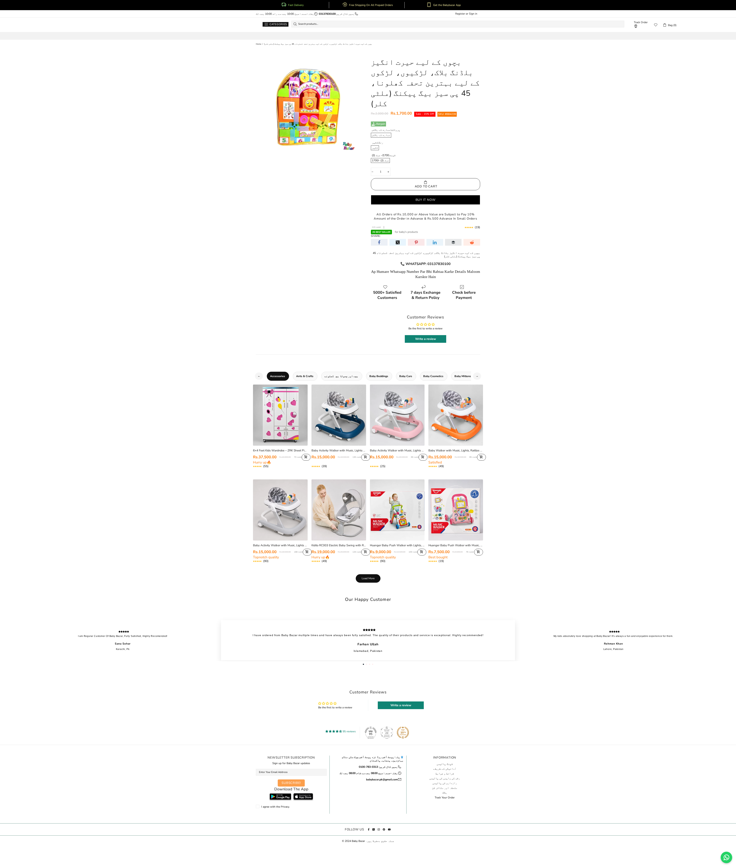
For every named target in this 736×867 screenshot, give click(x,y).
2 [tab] (366, 664)
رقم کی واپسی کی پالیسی (444, 778)
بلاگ (444, 793)
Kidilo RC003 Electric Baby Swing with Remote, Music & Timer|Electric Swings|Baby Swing (338, 545)
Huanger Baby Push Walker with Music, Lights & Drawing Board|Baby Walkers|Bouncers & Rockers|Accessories (455, 545)
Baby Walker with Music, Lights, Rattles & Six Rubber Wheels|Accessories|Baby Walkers (455, 450)
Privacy (285, 807)
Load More (368, 578)
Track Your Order (445, 797)
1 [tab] (363, 664)
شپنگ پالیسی (445, 764)
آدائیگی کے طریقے (444, 769)
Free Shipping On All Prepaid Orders (371, 5)
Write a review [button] (425, 339)
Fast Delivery (296, 5)
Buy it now (426, 200)
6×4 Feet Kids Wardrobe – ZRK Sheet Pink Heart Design (280, 450)
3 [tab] (369, 664)
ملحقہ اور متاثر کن (444, 788)
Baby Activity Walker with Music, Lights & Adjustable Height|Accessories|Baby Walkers (338, 450)
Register (460, 14)
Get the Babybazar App (447, 5)
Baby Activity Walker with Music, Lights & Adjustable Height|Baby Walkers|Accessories (280, 545)
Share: (375, 236)
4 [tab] (372, 664)
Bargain (380, 124)
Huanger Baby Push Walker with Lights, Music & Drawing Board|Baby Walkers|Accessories (397, 545)
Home (258, 44)
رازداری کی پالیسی (444, 783)
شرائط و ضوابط (444, 773)
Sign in (473, 14)
